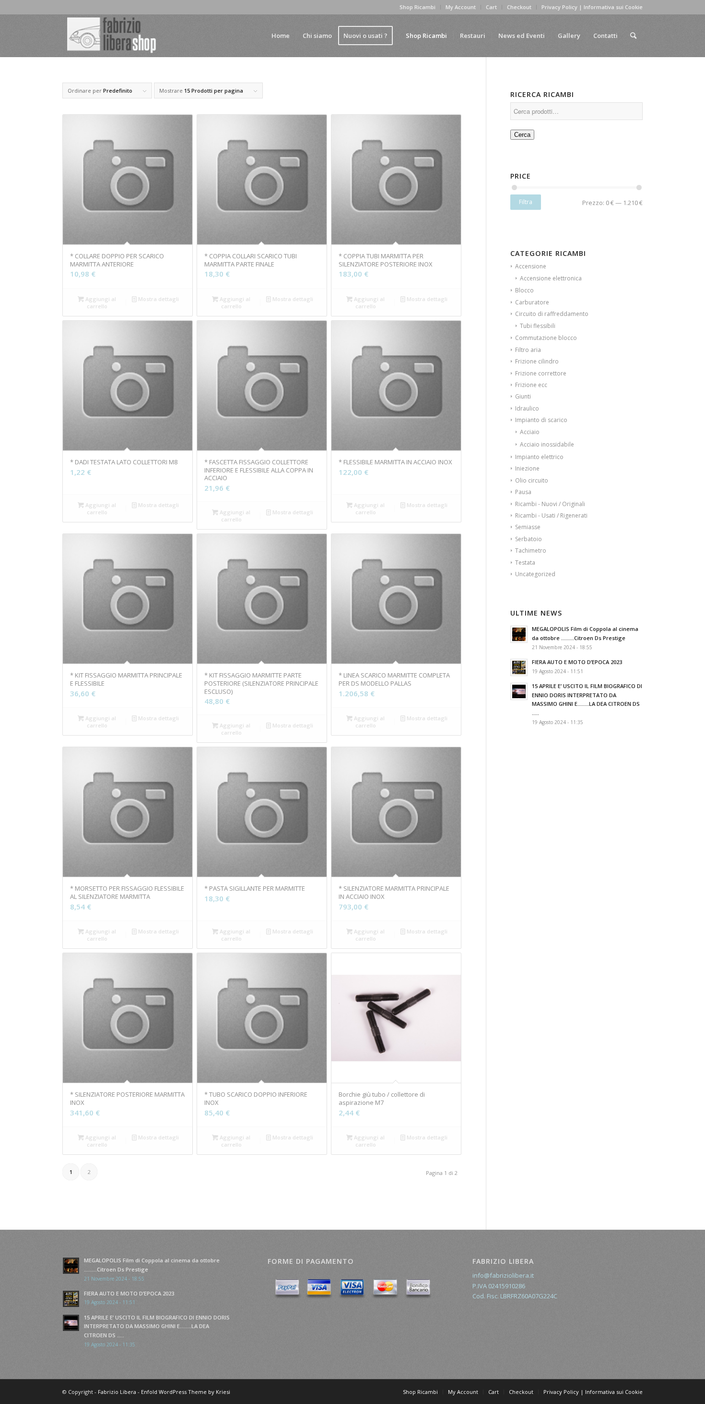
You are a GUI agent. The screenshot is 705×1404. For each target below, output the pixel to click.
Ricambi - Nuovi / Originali (550, 504)
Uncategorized (535, 574)
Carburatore (532, 302)
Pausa (523, 492)
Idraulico (527, 408)
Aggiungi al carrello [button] (100, 302)
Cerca (522, 134)
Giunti (523, 396)
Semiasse (527, 527)
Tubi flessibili (537, 326)
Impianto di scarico (541, 420)
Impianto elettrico (539, 457)
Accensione (530, 266)
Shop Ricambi (417, 7)
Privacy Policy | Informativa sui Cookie (592, 7)
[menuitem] (280, 35)
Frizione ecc (531, 385)
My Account (461, 7)
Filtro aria (528, 350)
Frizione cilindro (537, 361)
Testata (525, 562)
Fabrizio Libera (117, 1391)
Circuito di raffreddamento (551, 314)
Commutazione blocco (546, 338)
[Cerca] (633, 35)
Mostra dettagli (158, 299)
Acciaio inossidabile (547, 444)
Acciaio (530, 432)
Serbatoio (528, 539)
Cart (491, 7)
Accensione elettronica (551, 278)
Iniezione (527, 468)
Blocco (524, 290)
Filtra (525, 202)
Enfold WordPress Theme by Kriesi (185, 1391)
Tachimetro (530, 550)
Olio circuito (531, 480)
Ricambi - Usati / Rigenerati (551, 515)
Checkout (519, 7)
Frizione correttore (540, 373)
